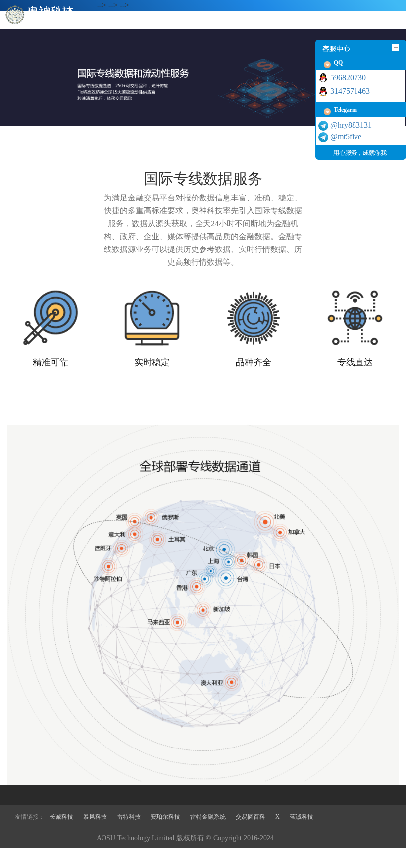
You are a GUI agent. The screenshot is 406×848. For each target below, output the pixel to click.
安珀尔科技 (165, 816)
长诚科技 (61, 816)
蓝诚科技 (301, 816)
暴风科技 (95, 816)
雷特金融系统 (208, 816)
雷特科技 (129, 816)
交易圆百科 (250, 816)
